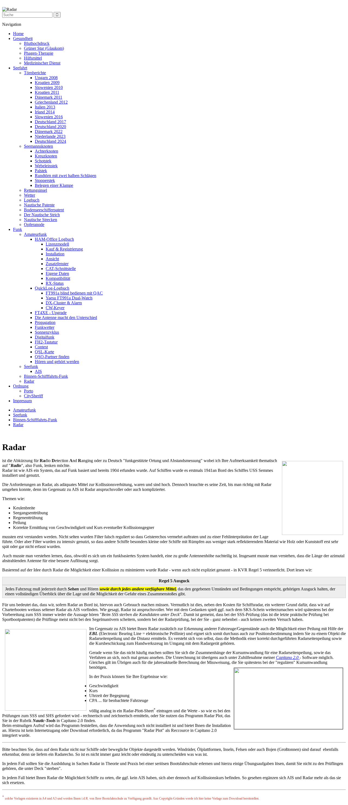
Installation (55, 254)
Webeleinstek (46, 165)
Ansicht (52, 258)
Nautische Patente (39, 205)
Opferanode (34, 224)
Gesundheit (23, 38)
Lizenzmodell (57, 244)
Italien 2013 (45, 107)
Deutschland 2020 (50, 126)
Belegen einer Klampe (54, 185)
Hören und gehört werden (57, 361)
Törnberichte (35, 72)
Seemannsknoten (38, 146)
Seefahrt (20, 68)
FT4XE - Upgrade (51, 312)
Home (18, 33)
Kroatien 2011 (47, 92)
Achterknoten (46, 151)
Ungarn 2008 (46, 77)
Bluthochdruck (36, 43)
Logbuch (31, 200)
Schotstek (43, 161)
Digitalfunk (44, 337)
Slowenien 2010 (49, 87)
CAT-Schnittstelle (61, 268)
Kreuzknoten (46, 156)
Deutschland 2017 (50, 121)
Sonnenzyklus (47, 332)
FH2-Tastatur (46, 342)
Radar (29, 381)
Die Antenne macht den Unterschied (66, 317)
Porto (28, 391)
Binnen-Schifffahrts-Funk (46, 376)
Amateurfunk (35, 234)
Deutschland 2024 (50, 141)
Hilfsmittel (33, 58)
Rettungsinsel (35, 190)
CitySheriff (33, 396)
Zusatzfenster (57, 263)
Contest (41, 347)
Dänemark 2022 (49, 131)
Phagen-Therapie (38, 53)
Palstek (41, 170)
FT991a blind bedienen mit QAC (74, 293)
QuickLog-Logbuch (52, 288)
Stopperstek (45, 180)
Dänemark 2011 (48, 97)
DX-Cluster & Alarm (64, 303)
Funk (17, 229)
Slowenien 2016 (49, 116)
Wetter (29, 195)
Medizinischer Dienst (42, 63)
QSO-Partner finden (52, 356)
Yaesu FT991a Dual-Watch (69, 298)
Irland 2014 (45, 112)
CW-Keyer (55, 307)
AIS (38, 371)
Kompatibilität (58, 278)
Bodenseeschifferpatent (44, 210)
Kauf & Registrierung (64, 249)
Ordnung (21, 386)
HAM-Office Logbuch (54, 239)
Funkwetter (44, 327)
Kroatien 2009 (47, 82)
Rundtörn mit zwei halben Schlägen (65, 175)
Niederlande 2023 (50, 136)
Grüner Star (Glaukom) (44, 48)
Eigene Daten (57, 273)
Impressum (22, 400)
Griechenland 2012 (51, 102)
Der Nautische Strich (42, 214)
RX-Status (55, 283)
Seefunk (31, 366)
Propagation (45, 322)
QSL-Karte (44, 351)
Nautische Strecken (40, 219)
